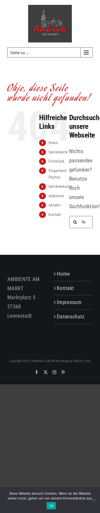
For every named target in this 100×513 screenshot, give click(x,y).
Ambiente (56, 196)
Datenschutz (71, 317)
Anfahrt (55, 205)
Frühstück (57, 161)
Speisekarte (58, 152)
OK (51, 506)
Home (53, 143)
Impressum (69, 302)
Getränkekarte (60, 186)
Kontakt (55, 214)
